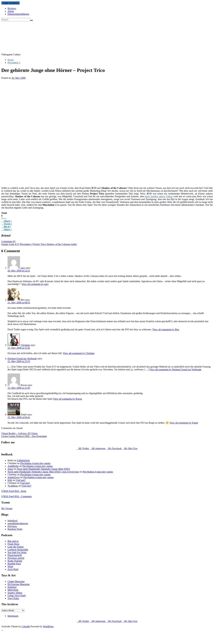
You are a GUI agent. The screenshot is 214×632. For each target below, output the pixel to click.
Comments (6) (8, 241)
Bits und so (13, 541)
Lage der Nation (16, 546)
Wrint (10, 566)
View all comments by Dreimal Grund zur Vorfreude (175, 369)
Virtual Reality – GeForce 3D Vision (19, 433)
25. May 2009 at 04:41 (19, 417)
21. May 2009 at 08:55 (19, 302)
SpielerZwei (14, 477)
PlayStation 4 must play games (35, 463)
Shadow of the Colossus (58, 244)
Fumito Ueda (7, 244)
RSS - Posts (20, 491)
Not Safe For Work (17, 552)
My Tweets (6, 508)
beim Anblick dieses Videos (159, 196)
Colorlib (26, 626)
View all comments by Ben (165, 329)
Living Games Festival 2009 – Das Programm (24, 436)
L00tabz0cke (23, 460)
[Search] (31, 20)
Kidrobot (12, 587)
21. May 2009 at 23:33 (19, 361)
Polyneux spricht (16, 558)
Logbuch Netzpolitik (18, 549)
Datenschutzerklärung (18, 14)
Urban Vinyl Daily (17, 595)
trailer (74, 244)
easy (23, 268)
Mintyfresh (13, 590)
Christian (25, 345)
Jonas (10, 469)
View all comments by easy (35, 284)
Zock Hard (13, 569)
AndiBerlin (13, 466)
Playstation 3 (14, 62)
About (11, 11)
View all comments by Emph (183, 422)
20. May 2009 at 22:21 (19, 270)
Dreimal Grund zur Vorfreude (22, 358)
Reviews (12, 8)
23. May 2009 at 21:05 (19, 388)
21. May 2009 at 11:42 (19, 348)
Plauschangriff (15, 555)
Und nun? (21, 480)
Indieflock (13, 520)
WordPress (48, 626)
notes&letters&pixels (18, 523)
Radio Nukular (15, 560)
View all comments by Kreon (67, 399)
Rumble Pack (14, 563)
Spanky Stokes (15, 592)
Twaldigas (13, 485)
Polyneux (12, 526)
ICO (17, 244)
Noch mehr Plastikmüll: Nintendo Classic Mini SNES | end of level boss (43, 471)
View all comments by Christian (78, 353)
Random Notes (15, 529)
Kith (10, 480)
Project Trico (39, 244)
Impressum (13, 615)
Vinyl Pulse (13, 598)
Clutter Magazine (16, 581)
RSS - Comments (23, 496)
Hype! (11, 59)
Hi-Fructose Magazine (19, 584)
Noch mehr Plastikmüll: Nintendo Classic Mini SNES (43, 469)
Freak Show (14, 544)
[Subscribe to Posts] (7, 491)
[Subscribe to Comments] (7, 496)
